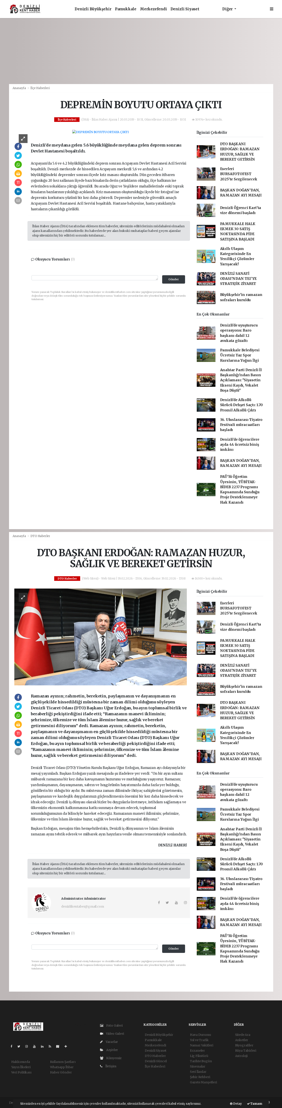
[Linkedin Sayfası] (44, 1046)
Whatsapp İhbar (62, 1067)
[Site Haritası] (59, 1046)
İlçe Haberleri (40, 88)
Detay (237, 1104)
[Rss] (52, 1046)
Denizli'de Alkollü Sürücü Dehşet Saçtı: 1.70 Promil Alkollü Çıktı (241, 405)
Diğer (228, 9)
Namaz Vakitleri (201, 1045)
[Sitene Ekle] (67, 1046)
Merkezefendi (153, 9)
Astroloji (241, 1056)
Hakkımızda (20, 1062)
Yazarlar (111, 1042)
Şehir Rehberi (200, 1077)
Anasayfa (20, 88)
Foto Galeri (114, 1025)
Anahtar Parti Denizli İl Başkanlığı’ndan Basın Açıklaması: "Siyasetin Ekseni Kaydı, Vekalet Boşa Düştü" (241, 380)
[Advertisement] (141, 51)
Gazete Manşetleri (203, 1082)
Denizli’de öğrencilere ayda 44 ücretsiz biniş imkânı (239, 444)
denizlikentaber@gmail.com (82, 906)
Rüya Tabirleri (245, 1051)
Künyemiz (114, 1058)
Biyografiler (244, 1045)
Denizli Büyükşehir (93, 9)
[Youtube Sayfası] (36, 1046)
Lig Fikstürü (199, 1056)
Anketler (241, 1040)
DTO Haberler (40, 536)
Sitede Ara (242, 1035)
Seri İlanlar (198, 1072)
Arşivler (112, 1050)
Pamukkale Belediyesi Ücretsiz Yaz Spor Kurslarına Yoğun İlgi (240, 355)
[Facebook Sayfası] (13, 1046)
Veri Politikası (21, 1072)
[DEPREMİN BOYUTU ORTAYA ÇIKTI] (100, 132)
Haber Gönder (61, 1072)
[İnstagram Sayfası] (28, 1046)
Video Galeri (114, 1034)
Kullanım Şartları (63, 1062)
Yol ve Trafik (199, 1040)
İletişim (110, 1066)
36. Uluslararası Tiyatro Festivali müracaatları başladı (241, 425)
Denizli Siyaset (185, 9)
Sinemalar (197, 1066)
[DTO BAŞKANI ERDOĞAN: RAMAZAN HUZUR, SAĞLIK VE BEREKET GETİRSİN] (100, 637)
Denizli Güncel (156, 1061)
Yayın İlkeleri (21, 1067)
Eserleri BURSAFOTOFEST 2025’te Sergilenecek (238, 174)
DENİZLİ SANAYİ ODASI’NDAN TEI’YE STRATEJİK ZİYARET (238, 278)
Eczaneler (197, 1051)
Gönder (173, 279)
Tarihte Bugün (201, 1061)
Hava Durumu (200, 1035)
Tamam (256, 1104)
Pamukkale (125, 9)
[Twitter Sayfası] (20, 1046)
